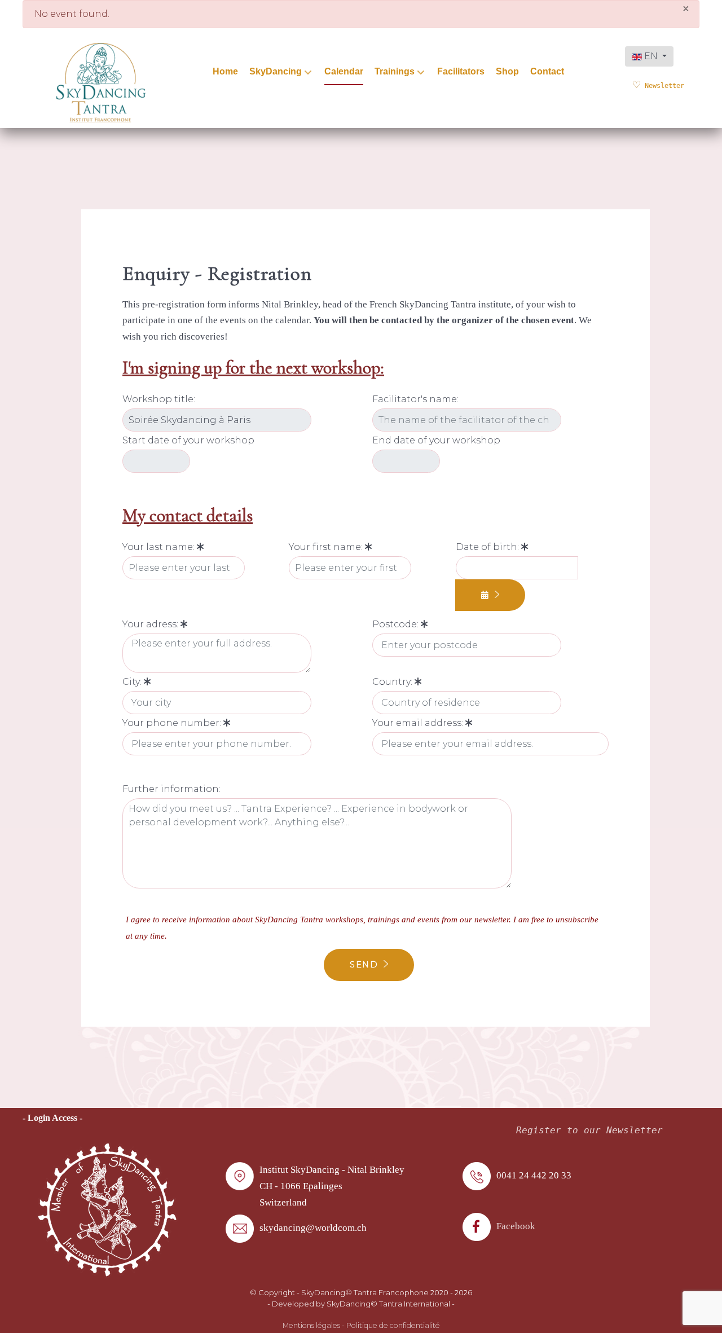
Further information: (171, 789)
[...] (490, 595)
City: (133, 681)
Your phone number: (172, 723)
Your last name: (159, 547)
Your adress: (151, 624)
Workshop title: (158, 399)
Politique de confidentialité (393, 1325)
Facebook (515, 1226)
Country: (393, 681)
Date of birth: (488, 547)
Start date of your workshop (188, 440)
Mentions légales (311, 1325)
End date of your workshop (436, 440)
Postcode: (396, 624)
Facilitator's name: (415, 399)
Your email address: (418, 723)
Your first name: (327, 547)
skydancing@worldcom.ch (313, 1227)
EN (651, 56)
